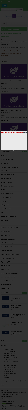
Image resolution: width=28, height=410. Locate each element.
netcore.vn (15, 150)
